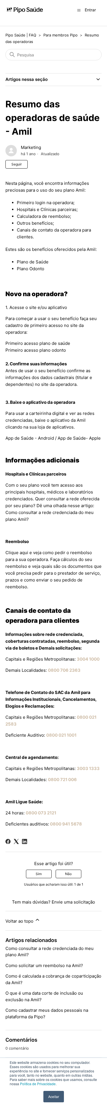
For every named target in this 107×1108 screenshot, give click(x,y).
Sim (39, 874)
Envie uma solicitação (73, 902)
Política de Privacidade (38, 1083)
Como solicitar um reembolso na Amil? (44, 965)
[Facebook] (8, 841)
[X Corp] (16, 841)
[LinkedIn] (24, 841)
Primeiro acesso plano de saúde (37, 343)
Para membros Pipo (60, 35)
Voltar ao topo (20, 921)
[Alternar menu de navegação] (79, 9)
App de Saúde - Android (29, 438)
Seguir (16, 164)
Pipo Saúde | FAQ (20, 35)
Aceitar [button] (53, 1096)
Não (68, 874)
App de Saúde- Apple (79, 438)
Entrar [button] (90, 9)
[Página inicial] (25, 10)
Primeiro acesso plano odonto (35, 350)
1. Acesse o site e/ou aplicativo (36, 307)
